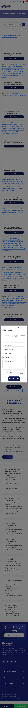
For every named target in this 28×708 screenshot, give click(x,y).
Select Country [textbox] (7, 357)
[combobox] (14, 357)
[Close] (26, 329)
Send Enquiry (14, 379)
